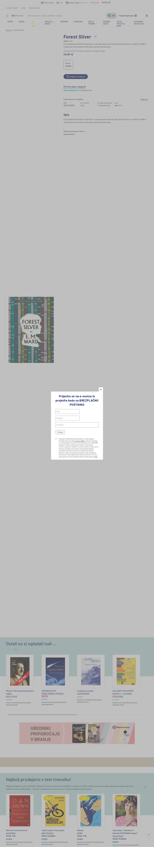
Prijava (60, 432)
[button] (101, 389)
